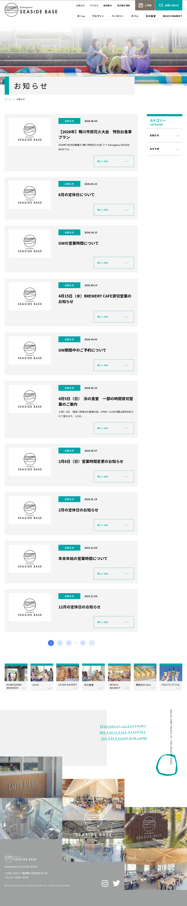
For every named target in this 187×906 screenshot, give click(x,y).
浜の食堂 (151, 16)
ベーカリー (118, 16)
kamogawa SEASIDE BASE (31, 10)
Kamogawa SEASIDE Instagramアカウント (105, 883)
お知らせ (80, 5)
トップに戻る (180, 900)
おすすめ (154, 148)
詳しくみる (102, 161)
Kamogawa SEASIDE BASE (20, 858)
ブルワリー (98, 16)
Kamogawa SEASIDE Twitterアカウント (116, 883)
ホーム (81, 16)
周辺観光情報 (123, 5)
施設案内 (107, 5)
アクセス (94, 5)
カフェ (134, 16)
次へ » (92, 643)
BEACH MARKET (172, 16)
